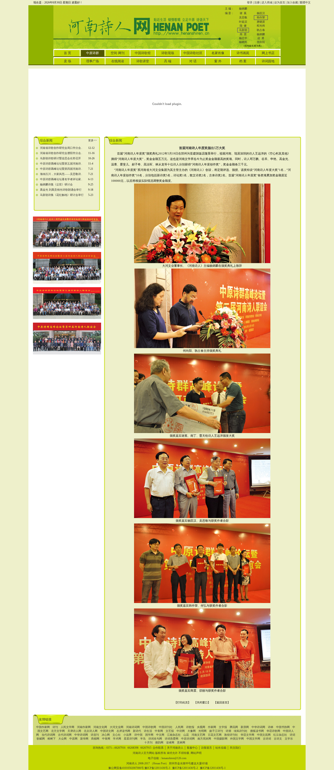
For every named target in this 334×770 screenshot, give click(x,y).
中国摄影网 (220, 738)
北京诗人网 (90, 731)
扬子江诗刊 (216, 731)
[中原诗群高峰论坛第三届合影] (67, 318)
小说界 (127, 734)
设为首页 (279, 2)
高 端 (167, 61)
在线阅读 (117, 61)
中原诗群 (92, 53)
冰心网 (106, 734)
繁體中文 (305, 2)
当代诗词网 (48, 734)
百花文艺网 (215, 734)
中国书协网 (283, 727)
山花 (186, 734)
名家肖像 (218, 53)
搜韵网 (159, 742)
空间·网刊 (118, 53)
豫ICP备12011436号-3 (157, 768)
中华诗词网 (258, 727)
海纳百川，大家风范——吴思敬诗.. (61, 174)
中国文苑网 (264, 734)
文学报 (223, 727)
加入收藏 (292, 2)
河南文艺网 (198, 734)
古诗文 (278, 738)
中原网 (73, 738)
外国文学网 (237, 738)
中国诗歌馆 (143, 53)
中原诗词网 (188, 738)
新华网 (84, 738)
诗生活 (148, 731)
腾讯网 (234, 727)
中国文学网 (253, 738)
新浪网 (245, 727)
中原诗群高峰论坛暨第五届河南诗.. (61, 163)
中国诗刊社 (165, 727)
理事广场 (92, 61)
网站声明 (196, 753)
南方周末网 (204, 738)
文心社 (116, 734)
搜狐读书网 (257, 731)
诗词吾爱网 (171, 738)
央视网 (201, 727)
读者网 (170, 742)
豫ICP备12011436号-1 (213, 768)
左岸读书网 (123, 731)
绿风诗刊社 (240, 731)
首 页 (67, 53)
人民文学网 (67, 727)
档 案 (243, 61)
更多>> (92, 140)
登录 (249, 2)
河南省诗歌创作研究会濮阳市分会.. (61, 153)
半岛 (143, 738)
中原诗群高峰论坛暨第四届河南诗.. (61, 168)
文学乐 (289, 738)
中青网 (159, 731)
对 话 (193, 61)
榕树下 (51, 738)
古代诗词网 (65, 734)
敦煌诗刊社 (231, 734)
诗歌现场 (167, 53)
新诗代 (137, 731)
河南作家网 (84, 727)
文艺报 (170, 731)
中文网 (160, 734)
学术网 (117, 738)
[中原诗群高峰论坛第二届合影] (67, 282)
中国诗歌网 (149, 727)
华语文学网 (247, 734)
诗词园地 (268, 61)
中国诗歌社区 (192, 53)
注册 (257, 2)
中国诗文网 (107, 731)
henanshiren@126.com (174, 758)
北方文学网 (58, 731)
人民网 (179, 727)
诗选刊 (95, 734)
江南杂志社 (174, 734)
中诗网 (181, 731)
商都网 (95, 738)
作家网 (212, 727)
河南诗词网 (133, 727)
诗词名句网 (155, 738)
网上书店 (268, 53)
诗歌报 (190, 727)
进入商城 (267, 2)
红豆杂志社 (280, 734)
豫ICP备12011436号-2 (185, 768)
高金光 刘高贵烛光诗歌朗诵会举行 (61, 189)
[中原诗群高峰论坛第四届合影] (67, 353)
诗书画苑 (243, 53)
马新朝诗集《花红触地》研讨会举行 (62, 195)
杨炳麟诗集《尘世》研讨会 (56, 184)
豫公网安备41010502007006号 (126, 768)
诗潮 (228, 731)
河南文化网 (100, 727)
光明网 (202, 731)
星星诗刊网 (130, 738)
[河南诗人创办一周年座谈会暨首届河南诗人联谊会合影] (67, 247)
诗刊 (55, 727)
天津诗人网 (74, 731)
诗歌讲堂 (142, 61)
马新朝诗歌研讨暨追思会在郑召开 (60, 158)
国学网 (149, 734)
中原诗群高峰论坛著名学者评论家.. (61, 179)
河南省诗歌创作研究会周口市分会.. (61, 148)
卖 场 (67, 61)
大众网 (62, 738)
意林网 (181, 742)
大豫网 (191, 731)
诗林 (270, 727)
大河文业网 (116, 727)
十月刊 (148, 742)
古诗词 (267, 738)
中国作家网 (43, 727)
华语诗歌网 (273, 731)
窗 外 (218, 61)
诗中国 (138, 734)
